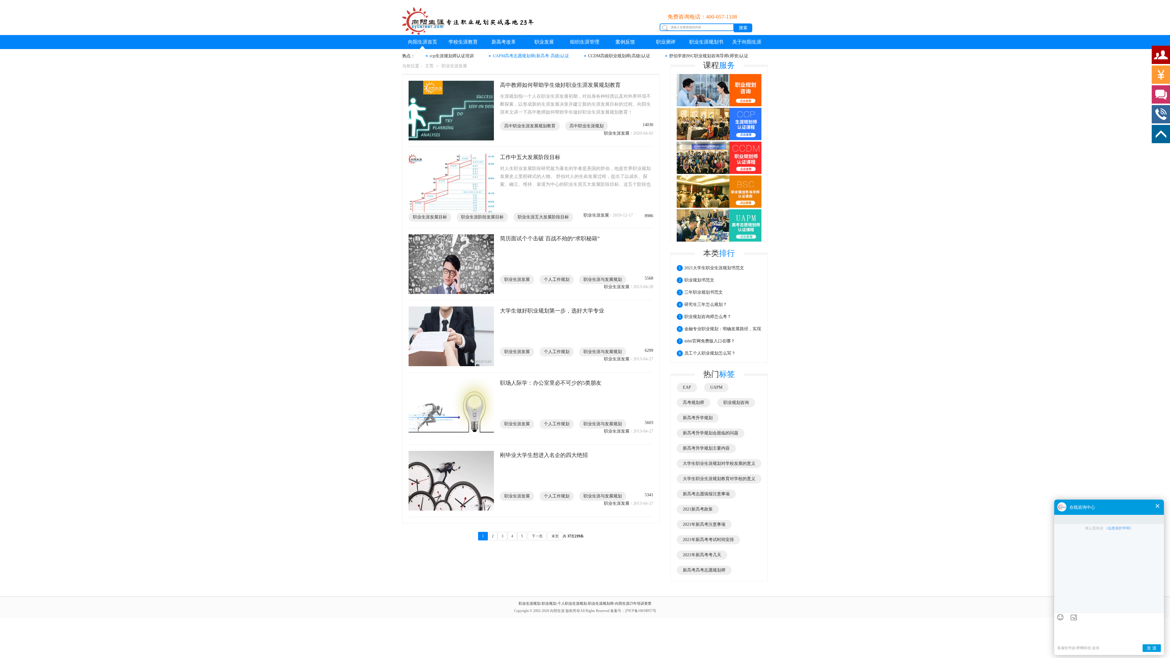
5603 (649, 422)
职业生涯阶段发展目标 (482, 217)
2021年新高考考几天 (702, 555)
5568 (649, 278)
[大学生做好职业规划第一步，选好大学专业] (451, 336)
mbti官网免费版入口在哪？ (707, 341)
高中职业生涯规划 (586, 126)
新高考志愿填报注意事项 (706, 494)
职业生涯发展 (454, 66)
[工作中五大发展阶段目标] (451, 183)
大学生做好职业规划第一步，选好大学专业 (552, 311)
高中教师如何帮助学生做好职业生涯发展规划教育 (560, 85)
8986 (649, 216)
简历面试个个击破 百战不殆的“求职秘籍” (550, 238)
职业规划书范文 (696, 280)
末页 (555, 536)
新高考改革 (503, 41)
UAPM (716, 387)
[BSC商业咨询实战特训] (719, 192)
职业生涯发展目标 (430, 217)
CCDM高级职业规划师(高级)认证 (619, 56)
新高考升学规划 (698, 418)
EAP (687, 387)
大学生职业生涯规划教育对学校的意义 (719, 478)
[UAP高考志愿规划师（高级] (719, 225)
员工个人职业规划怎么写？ (707, 353)
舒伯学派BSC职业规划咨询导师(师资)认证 (708, 56)
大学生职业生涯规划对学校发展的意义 (719, 463)
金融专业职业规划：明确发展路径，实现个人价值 (719, 331)
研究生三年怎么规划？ (703, 304)
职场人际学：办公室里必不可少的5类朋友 (550, 383)
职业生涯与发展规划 (602, 279)
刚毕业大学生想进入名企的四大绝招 (544, 455)
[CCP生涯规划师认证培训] (719, 124)
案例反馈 (625, 41)
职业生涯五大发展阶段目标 (543, 217)
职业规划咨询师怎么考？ (705, 316)
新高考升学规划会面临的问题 (710, 433)
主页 (429, 66)
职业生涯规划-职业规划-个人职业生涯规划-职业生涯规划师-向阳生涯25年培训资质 (585, 603)
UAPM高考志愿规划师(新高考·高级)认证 (531, 56)
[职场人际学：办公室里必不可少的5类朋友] (451, 408)
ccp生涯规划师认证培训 (452, 56)
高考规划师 (693, 402)
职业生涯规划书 (706, 41)
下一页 (537, 536)
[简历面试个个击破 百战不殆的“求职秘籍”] (451, 264)
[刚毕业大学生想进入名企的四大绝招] (451, 481)
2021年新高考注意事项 (704, 524)
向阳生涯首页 (422, 41)
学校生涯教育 (463, 41)
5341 (649, 495)
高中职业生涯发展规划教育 (529, 126)
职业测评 (665, 41)
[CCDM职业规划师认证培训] (719, 158)
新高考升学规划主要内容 (706, 448)
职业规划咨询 (736, 402)
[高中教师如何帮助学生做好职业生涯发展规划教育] (451, 110)
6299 (649, 350)
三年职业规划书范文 (701, 292)
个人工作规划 (556, 279)
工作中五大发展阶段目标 (530, 157)
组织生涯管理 (584, 41)
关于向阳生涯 (746, 41)
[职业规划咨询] (719, 90)
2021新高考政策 (698, 509)
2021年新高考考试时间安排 (708, 539)
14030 (648, 124)
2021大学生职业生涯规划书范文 (711, 268)
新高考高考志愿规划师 (704, 570)
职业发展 (544, 41)
